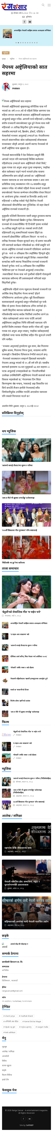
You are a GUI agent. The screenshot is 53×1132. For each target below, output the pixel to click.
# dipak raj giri (9, 1027)
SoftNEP (29, 1125)
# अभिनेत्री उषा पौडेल (10, 1021)
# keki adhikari (9, 1032)
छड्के (4, 1070)
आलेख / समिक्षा (8, 1051)
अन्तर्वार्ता (5, 1056)
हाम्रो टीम (5, 1079)
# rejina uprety (25, 1027)
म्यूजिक (12, 59)
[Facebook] (24, 22)
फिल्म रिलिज (7, 1074)
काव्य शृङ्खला (6, 1065)
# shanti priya (9, 1016)
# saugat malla (42, 1027)
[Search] (43, 4)
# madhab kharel (26, 1016)
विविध (4, 1060)
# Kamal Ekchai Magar (32, 1021)
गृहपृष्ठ (4, 59)
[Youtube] (30, 22)
